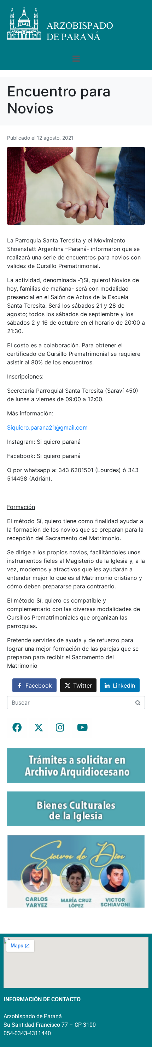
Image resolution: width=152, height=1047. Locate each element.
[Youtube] (82, 728)
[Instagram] (60, 728)
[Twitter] (38, 728)
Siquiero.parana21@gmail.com (47, 427)
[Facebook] (17, 728)
